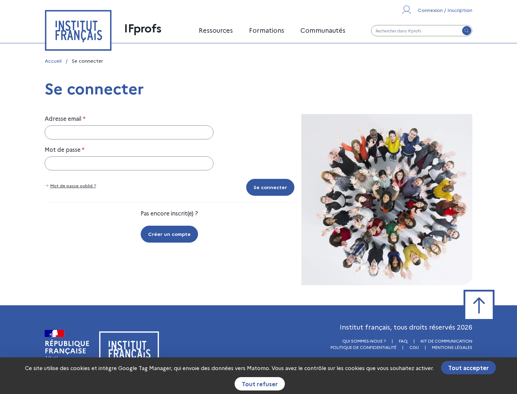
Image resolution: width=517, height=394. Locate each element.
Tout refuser (260, 384)
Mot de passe (64, 149)
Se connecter (270, 186)
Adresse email (65, 118)
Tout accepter (468, 367)
